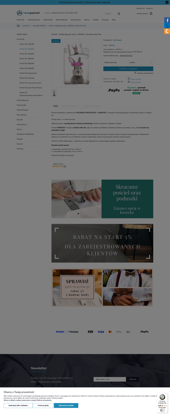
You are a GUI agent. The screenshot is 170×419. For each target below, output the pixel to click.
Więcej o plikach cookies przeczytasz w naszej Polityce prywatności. (28, 400)
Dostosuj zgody (43, 405)
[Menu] (166, 394)
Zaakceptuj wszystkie (66, 405)
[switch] (162, 410)
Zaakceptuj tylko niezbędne (18, 405)
